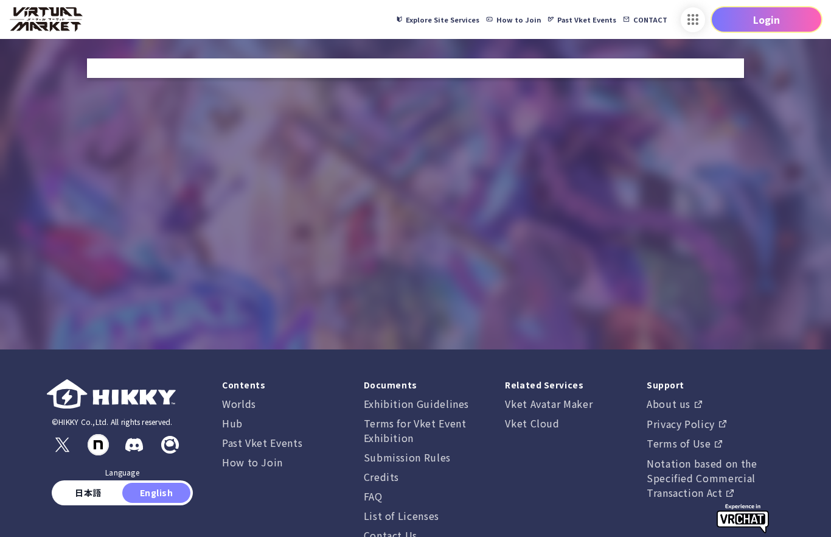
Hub (232, 423)
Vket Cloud (532, 423)
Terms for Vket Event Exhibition (415, 430)
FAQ (373, 496)
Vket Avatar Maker (549, 403)
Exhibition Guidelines (416, 403)
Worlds (239, 403)
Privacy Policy (682, 423)
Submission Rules (407, 457)
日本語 (88, 492)
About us (670, 403)
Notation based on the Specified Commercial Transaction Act (702, 478)
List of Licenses (401, 515)
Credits (381, 476)
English (156, 492)
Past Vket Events (262, 442)
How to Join (252, 462)
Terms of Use (680, 443)
